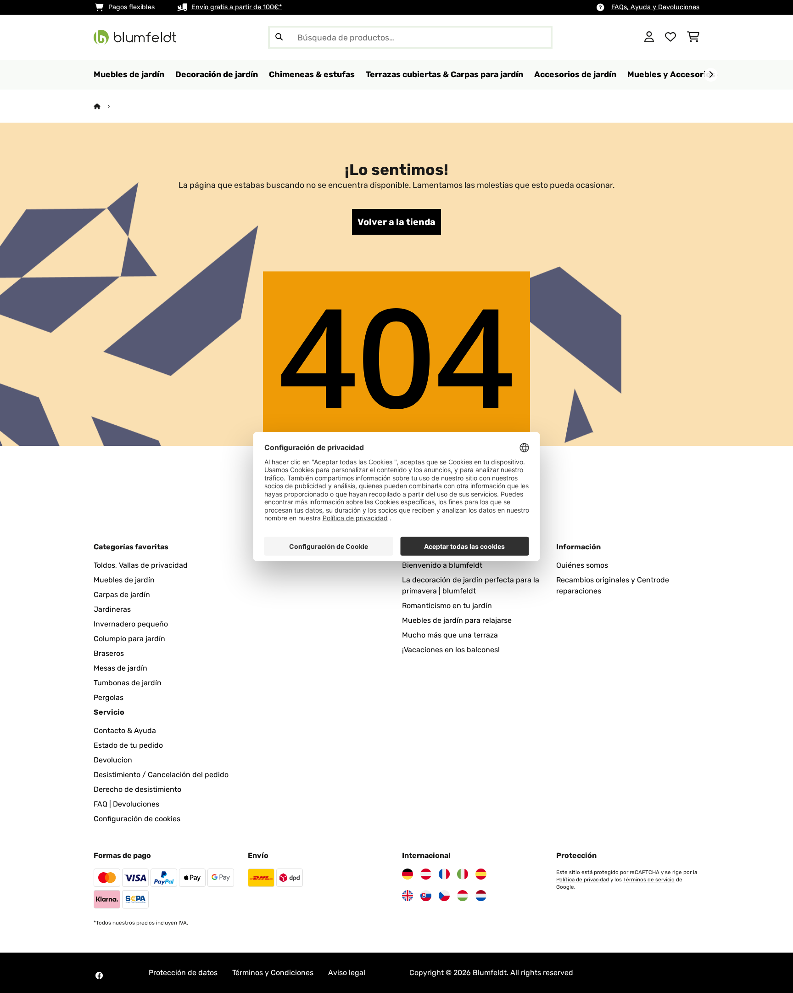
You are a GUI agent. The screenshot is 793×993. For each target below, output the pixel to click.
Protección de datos (183, 972)
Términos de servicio (649, 879)
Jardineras (112, 609)
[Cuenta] (649, 37)
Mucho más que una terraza (450, 635)
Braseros (109, 653)
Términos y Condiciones (272, 972)
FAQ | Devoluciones (126, 804)
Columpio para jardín (129, 638)
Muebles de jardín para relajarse (457, 620)
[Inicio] (105, 106)
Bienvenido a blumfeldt (442, 565)
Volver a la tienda (396, 221)
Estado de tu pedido (128, 745)
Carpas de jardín (122, 594)
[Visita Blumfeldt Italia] (462, 874)
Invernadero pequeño (131, 624)
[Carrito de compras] (693, 37)
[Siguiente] (711, 75)
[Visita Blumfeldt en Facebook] (99, 975)
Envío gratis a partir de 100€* (236, 7)
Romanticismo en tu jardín (447, 605)
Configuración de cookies (137, 818)
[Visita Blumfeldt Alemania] (407, 874)
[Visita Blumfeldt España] (480, 874)
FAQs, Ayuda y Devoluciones (655, 7)
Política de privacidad (582, 879)
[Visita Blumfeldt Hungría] (462, 895)
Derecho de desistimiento (137, 789)
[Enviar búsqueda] (279, 37)
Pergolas (108, 697)
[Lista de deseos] (670, 37)
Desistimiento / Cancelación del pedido (161, 774)
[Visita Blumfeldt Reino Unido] (407, 895)
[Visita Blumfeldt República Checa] (444, 895)
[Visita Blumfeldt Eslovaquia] (425, 895)
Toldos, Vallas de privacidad (141, 565)
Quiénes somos (582, 565)
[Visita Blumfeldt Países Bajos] (480, 895)
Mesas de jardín (120, 668)
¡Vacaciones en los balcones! (451, 649)
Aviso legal (346, 972)
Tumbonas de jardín (128, 682)
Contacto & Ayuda (125, 730)
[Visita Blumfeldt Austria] (425, 874)
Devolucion (113, 760)
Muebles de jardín (124, 579)
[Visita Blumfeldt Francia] (444, 874)
